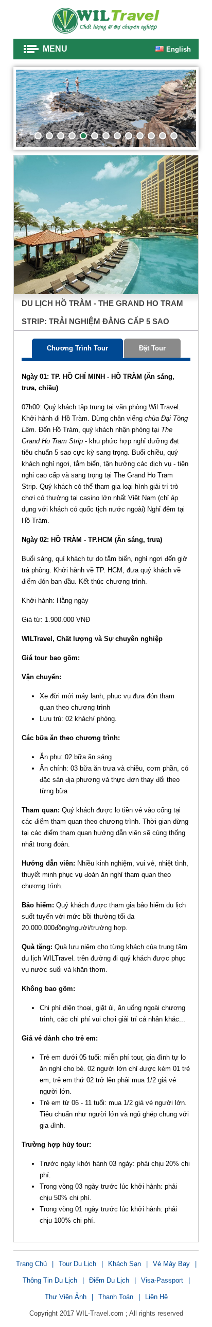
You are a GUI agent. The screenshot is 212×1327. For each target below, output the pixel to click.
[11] (151, 135)
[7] (106, 135)
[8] (117, 135)
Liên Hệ (156, 1297)
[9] (128, 135)
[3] (60, 135)
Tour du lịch (77, 1264)
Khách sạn (124, 1264)
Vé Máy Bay (171, 1264)
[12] (162, 135)
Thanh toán (115, 1297)
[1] (38, 135)
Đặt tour (152, 348)
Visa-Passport (162, 1280)
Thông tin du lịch (50, 1280)
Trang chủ (31, 1264)
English (178, 49)
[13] (174, 135)
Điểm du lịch (109, 1280)
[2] (49, 135)
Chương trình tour (77, 348)
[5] (83, 135)
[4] (72, 135)
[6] (94, 135)
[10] (140, 135)
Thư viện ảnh (65, 1297)
